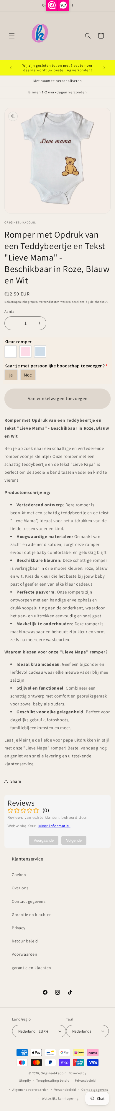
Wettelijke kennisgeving (60, 1098)
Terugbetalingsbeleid (52, 1080)
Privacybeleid (85, 1080)
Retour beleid (25, 941)
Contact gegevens (29, 901)
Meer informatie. (54, 826)
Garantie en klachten (32, 914)
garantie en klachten (31, 967)
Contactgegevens (94, 1090)
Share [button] (15, 781)
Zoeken (19, 874)
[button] (11, 35)
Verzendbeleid (65, 1090)
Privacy (18, 927)
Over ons (20, 887)
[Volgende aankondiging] (104, 67)
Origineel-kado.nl (54, 1073)
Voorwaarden (24, 954)
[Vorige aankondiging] (10, 67)
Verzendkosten (49, 302)
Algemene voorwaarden (30, 1090)
